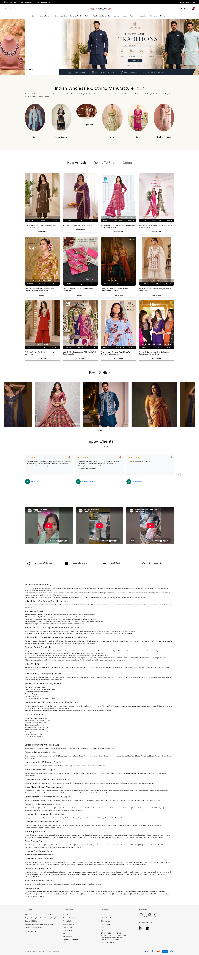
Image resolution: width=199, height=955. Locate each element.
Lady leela (110, 892)
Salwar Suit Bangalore (139, 808)
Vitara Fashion (108, 835)
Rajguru (139, 894)
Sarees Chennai (30, 758)
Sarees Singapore (73, 748)
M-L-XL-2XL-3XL (42, 217)
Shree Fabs (43, 874)
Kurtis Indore (62, 773)
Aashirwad (49, 872)
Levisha (107, 862)
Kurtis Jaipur (90, 773)
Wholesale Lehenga (31, 624)
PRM (68, 835)
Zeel (31, 855)
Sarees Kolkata (167, 756)
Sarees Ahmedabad (142, 756)
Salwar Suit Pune (86, 808)
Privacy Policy (67, 921)
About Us (66, 915)
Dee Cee (89, 835)
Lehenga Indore (67, 825)
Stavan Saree (108, 845)
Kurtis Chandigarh (124, 773)
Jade (111, 864)
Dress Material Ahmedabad (53, 793)
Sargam (89, 872)
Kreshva (146, 894)
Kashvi (68, 847)
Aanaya (35, 896)
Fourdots (164, 874)
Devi (125, 835)
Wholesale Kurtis (30, 617)
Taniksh (27, 835)
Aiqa (103, 872)
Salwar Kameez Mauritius (116, 800)
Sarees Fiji (40, 748)
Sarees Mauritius (86, 748)
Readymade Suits (99, 16)
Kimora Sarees (56, 847)
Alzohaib (152, 874)
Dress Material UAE (148, 783)
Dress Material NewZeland (132, 783)
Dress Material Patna (111, 791)
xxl (115, 217)
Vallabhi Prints (154, 894)
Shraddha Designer (46, 884)
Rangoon (63, 835)
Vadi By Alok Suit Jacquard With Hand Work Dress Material (79, 353)
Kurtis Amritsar (149, 773)
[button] (26, 69)
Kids (124, 16)
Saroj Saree (59, 845)
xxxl (121, 217)
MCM (122, 864)
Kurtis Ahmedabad (137, 773)
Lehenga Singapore (78, 818)
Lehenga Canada (52, 818)
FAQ (64, 933)
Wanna (66, 837)
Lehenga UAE (118, 818)
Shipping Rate (67, 936)
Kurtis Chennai (30, 776)
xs (109, 281)
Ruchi (73, 847)
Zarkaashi (41, 847)
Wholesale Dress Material (33, 619)
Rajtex (77, 845)
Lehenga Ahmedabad (154, 825)
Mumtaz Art (62, 862)
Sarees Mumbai (30, 756)
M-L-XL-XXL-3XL (42, 344)
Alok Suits (28, 862)
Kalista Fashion (39, 845)
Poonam (35, 837)
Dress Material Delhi (66, 791)
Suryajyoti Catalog (63, 892)
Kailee (57, 835)
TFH (140, 845)
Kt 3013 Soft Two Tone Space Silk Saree (77, 225)
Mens (131, 16)
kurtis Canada (47, 766)
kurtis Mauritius (82, 766)
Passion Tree (119, 835)
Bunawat (99, 845)
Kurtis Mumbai (30, 773)
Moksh (155, 835)
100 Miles (28, 837)
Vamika (160, 837)
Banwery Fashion (53, 874)
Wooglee (73, 837)
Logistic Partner (68, 927)
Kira (63, 847)
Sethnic (115, 845)
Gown (110, 16)
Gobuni (153, 845)
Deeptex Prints (51, 892)
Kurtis (87, 16)
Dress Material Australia (79, 783)
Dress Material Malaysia (32, 783)
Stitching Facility (106, 921)
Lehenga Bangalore (125, 825)
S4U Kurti (49, 894)
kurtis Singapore (70, 766)
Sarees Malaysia (30, 748)
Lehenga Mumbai (30, 825)
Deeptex (142, 835)
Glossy (116, 864)
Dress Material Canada (62, 783)
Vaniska (135, 835)
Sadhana (156, 862)
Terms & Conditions (69, 918)
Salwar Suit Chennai (76, 810)
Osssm (85, 837)
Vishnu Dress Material (91, 864)
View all (139, 88)
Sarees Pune (73, 756)
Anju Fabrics (147, 837)
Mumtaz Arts (160, 872)
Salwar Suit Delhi (60, 808)
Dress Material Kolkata (87, 793)
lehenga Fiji (41, 818)
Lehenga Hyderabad (44, 825)
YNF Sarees (29, 847)
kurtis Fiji (39, 766)
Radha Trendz (86, 884)
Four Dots (71, 874)
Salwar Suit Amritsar (48, 810)
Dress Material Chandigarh (33, 793)
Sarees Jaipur (93, 756)
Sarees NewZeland (99, 748)
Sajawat (42, 872)
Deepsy (62, 864)
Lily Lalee (161, 835)
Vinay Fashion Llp (149, 872)
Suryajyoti (48, 862)
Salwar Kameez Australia (81, 800)
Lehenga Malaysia (30, 818)
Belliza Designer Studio (133, 874)
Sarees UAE (110, 748)
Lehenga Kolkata (43, 828)
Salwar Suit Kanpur (124, 808)
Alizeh (83, 835)
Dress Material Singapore (96, 783)
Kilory (108, 872)
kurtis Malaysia (30, 766)
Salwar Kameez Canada (63, 800)
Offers (127, 163)
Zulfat (127, 864)
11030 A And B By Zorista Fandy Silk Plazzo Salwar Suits (155, 290)
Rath (88, 845)
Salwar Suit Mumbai (31, 808)
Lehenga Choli (75, 16)
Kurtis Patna (80, 773)
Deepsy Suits (121, 872)
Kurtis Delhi (52, 773)
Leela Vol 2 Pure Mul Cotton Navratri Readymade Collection (114, 290)
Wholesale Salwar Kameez (33, 621)
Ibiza (84, 872)
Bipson (91, 862)
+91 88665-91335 (36, 927)
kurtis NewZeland (94, 766)
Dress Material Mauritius (114, 783)
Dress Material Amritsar (70, 793)
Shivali (155, 837)
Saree (34, 16)
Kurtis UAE (104, 766)
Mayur (41, 862)
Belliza (85, 862)
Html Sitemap (105, 924)
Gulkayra (57, 872)
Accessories (142, 16)
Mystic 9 (107, 837)
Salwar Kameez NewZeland (135, 800)
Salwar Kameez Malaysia (33, 800)
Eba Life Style (29, 877)
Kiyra (35, 847)
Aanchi (133, 894)
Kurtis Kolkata (160, 773)
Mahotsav (146, 845)
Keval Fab (36, 884)
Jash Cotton (71, 862)
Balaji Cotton (104, 864)
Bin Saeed (79, 864)
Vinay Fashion (165, 862)
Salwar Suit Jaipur (111, 808)
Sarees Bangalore (115, 756)
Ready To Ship (104, 163)
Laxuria (127, 894)
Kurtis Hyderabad (41, 773)
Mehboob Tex (137, 872)
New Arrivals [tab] (77, 163)
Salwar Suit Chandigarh (155, 808)
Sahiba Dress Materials (135, 862)
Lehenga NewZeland (106, 818)
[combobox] (7, 9)
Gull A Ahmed (70, 864)
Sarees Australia (61, 748)
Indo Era (55, 837)
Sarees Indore (63, 756)
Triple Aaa (49, 864)
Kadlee (168, 835)
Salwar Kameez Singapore (98, 800)
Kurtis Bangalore (111, 773)
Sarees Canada (50, 748)
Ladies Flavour (98, 835)
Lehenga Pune (78, 825)
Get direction (29, 931)
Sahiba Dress (77, 872)
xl (111, 217)
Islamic (116, 16)
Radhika (33, 835)
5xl (131, 217)
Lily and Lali (115, 837)
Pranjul (55, 862)
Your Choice (29, 872)
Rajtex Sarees (29, 892)
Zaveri (37, 877)
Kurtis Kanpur (99, 773)
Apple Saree (29, 845)
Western (153, 16)
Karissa (41, 837)
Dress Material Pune (96, 791)
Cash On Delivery (69, 924)
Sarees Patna (83, 756)
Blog (102, 930)
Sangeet (115, 894)
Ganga (145, 862)
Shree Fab (28, 884)
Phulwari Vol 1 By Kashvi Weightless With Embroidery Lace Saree (116, 353)
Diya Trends (76, 835)
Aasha (72, 884)
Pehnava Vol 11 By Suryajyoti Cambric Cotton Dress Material (155, 226)
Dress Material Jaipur (126, 791)
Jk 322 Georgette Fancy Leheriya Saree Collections (78, 290)
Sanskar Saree (69, 845)
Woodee (149, 835)
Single (162, 16)
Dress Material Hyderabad (49, 791)
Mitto (121, 837)
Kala (102, 862)
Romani (79, 862)
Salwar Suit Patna (98, 808)
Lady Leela (92, 837)
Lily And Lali (119, 892)
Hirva (61, 837)
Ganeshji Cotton (121, 862)
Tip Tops (132, 837)
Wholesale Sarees (31, 615)
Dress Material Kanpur (141, 791)
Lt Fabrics (123, 845)
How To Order (67, 930)
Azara (113, 862)
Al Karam (35, 874)
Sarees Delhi (54, 756)
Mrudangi (48, 837)
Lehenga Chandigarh (139, 825)
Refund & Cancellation (70, 940)
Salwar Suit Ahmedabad (32, 810)
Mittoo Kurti (103, 894)
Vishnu (162, 894)
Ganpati (56, 864)
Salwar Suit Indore (73, 808)
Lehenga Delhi (56, 825)
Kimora (129, 872)
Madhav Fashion (30, 864)
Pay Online (104, 915)
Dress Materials (61, 16)
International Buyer (107, 918)
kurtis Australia (59, 766)
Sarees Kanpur (103, 756)
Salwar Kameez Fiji (48, 800)
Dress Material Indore (81, 791)
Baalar (150, 862)
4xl (126, 217)
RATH (43, 894)
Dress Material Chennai (103, 793)
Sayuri (36, 872)
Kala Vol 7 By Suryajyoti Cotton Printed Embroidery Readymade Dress (39, 290)
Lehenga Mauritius (92, 818)
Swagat (69, 872)
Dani (94, 872)
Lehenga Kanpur (112, 825)
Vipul (78, 847)
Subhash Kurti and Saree (46, 835)
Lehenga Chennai (55, 828)
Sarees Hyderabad (42, 756)
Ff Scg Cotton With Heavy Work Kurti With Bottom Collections (41, 226)
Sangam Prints (50, 845)
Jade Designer (97, 884)
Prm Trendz (40, 864)
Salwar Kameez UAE (152, 800)
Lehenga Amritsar (31, 828)
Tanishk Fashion (86, 874)
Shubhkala (37, 855)
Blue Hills (100, 837)
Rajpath (83, 845)
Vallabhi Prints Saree (163, 845)
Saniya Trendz (104, 874)
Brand (103, 927)
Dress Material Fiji (48, 783)
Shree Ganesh (134, 864)
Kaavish (113, 874)
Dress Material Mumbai (32, 791)
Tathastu (45, 855)
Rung (126, 837)
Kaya (130, 835)
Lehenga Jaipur (101, 825)
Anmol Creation (132, 845)
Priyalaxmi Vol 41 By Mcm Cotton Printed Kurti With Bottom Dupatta (118, 226)
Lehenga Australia (65, 818)
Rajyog (93, 845)
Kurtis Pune (71, 773)
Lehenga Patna (89, 825)
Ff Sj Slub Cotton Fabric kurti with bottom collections (40, 353)
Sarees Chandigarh (128, 756)
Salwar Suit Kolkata (62, 810)
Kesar (51, 855)
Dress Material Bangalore (158, 791)
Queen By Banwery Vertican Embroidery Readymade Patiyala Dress (154, 353)
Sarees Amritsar (155, 756)
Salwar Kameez (45, 16)
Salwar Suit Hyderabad (46, 808)
